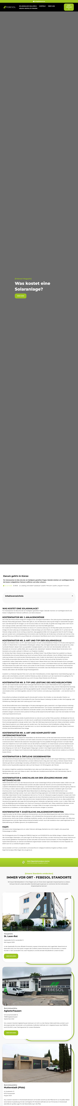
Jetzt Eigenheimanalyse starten (38, 861)
